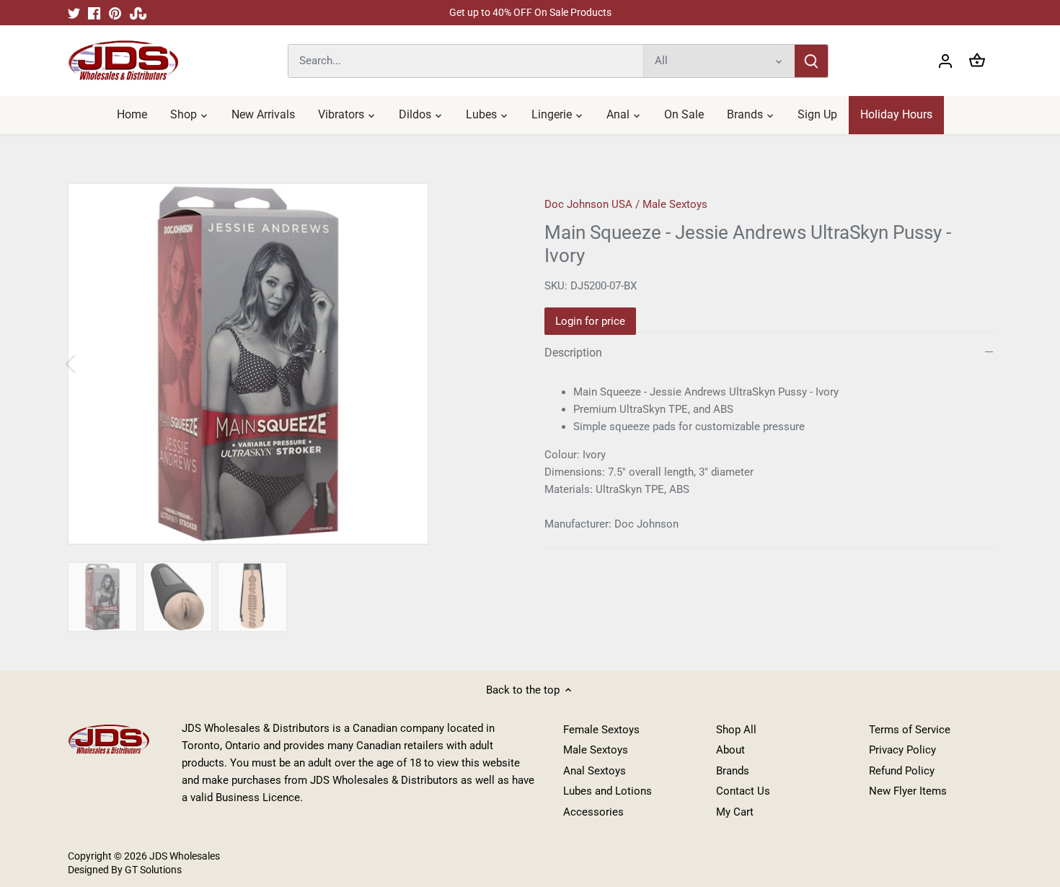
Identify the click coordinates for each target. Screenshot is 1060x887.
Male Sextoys (674, 204)
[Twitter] (74, 12)
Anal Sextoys (594, 770)
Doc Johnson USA (588, 204)
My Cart (735, 811)
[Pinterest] (115, 12)
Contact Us (743, 791)
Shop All (736, 729)
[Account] (945, 61)
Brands (732, 770)
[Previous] (89, 364)
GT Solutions (152, 869)
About (730, 749)
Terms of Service (909, 729)
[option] (289, 364)
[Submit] (811, 61)
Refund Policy (902, 770)
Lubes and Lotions (607, 791)
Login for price (590, 321)
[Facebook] (94, 12)
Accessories (593, 811)
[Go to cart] (977, 61)
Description (573, 352)
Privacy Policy (902, 749)
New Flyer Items (908, 791)
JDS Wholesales (184, 856)
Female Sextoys (601, 729)
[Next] (488, 364)
